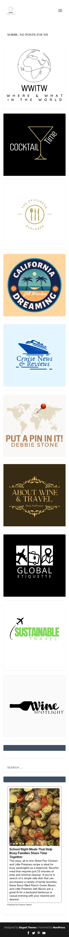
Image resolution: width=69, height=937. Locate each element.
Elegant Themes (28, 927)
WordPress (59, 927)
